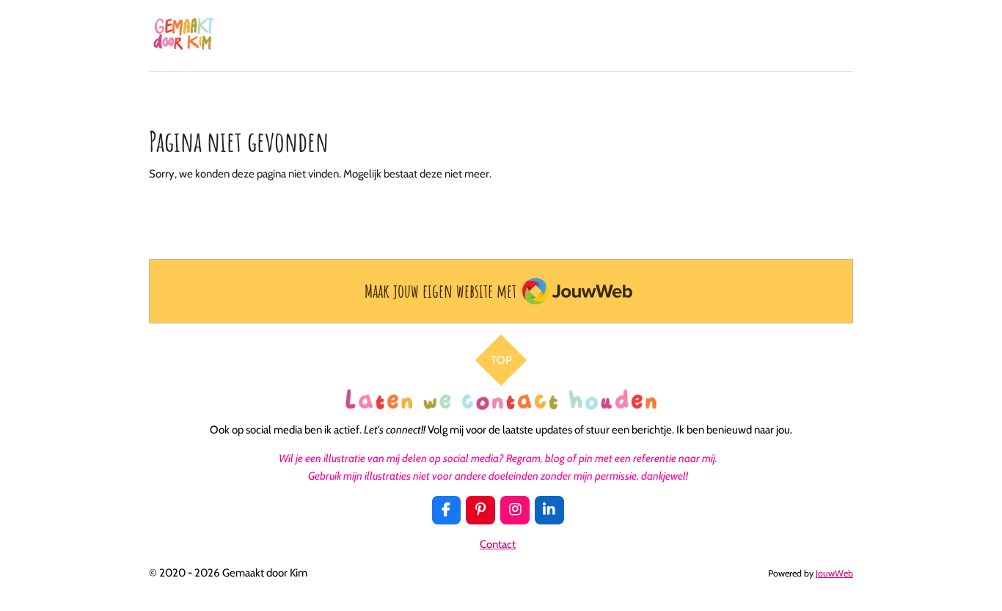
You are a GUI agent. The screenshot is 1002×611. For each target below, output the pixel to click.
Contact (498, 544)
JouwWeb (834, 573)
